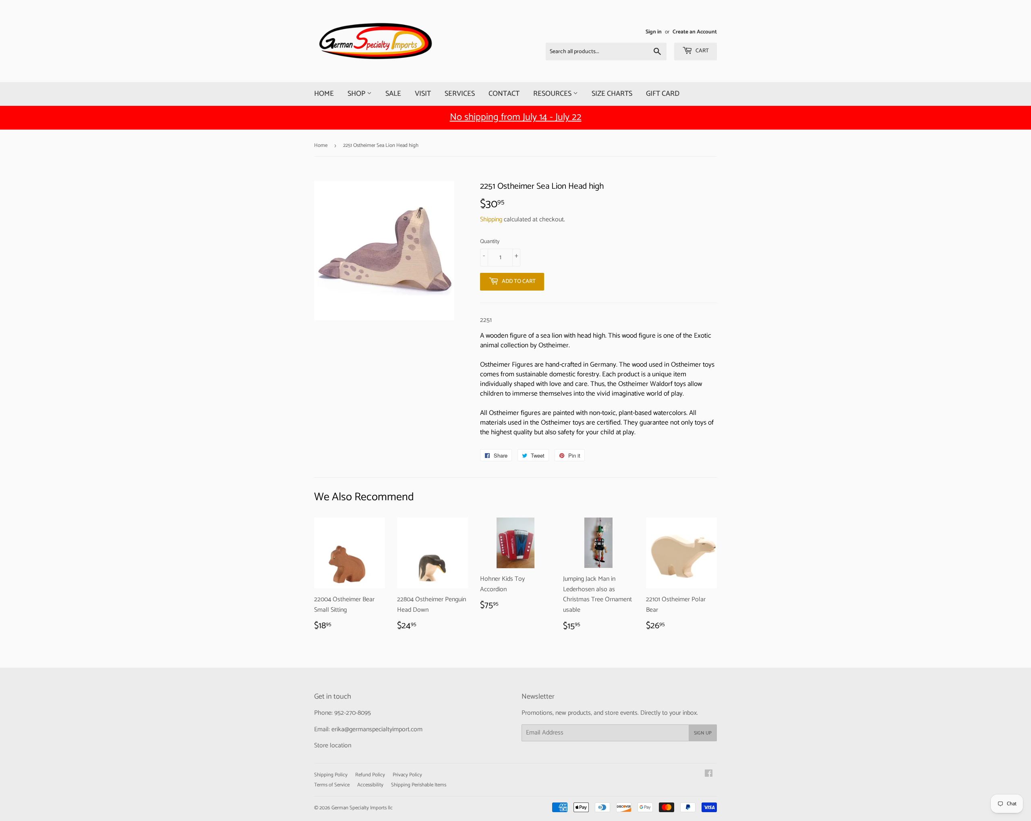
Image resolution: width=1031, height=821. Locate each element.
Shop (357, 94)
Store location (332, 745)
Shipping (491, 219)
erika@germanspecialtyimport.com (376, 729)
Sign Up (703, 733)
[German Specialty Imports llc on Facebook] (708, 774)
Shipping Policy (331, 775)
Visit (423, 94)
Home (324, 94)
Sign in (654, 31)
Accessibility (370, 785)
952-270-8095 (352, 713)
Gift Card (662, 94)
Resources (553, 94)
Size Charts (612, 94)
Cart (701, 51)
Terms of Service (332, 785)
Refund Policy (370, 775)
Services (460, 94)
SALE (393, 94)
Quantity (489, 241)
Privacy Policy (407, 775)
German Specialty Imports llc (362, 808)
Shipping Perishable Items (418, 785)
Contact (504, 94)
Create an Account (695, 31)
